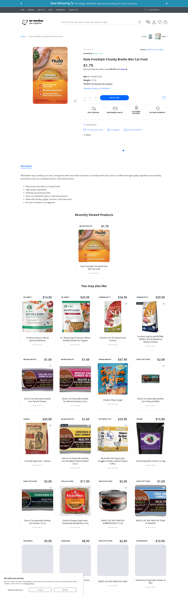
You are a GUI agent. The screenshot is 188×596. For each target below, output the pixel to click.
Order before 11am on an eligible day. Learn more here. (110, 3)
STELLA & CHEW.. (67, 481)
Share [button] (88, 135)
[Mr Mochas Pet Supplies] (33, 22)
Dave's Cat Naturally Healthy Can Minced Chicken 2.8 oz (75, 400)
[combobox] (101, 22)
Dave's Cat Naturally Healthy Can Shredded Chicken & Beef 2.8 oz (75, 461)
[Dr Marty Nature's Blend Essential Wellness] (37, 316)
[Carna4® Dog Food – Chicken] (37, 438)
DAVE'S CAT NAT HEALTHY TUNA (112, 581)
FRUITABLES (28, 541)
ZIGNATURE (65, 541)
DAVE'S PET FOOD (143, 359)
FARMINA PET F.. (105, 297)
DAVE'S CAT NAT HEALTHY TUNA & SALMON (150, 521)
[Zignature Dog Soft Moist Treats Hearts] (75, 560)
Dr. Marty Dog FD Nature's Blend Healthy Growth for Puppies (75, 339)
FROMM (139, 419)
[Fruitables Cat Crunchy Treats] (37, 560)
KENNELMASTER (105, 359)
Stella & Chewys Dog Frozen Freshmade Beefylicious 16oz (75, 521)
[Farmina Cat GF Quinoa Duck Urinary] (113, 316)
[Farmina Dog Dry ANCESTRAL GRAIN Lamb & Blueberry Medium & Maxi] (150, 316)
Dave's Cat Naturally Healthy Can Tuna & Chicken (37, 400)
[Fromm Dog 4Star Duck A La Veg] (150, 438)
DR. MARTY (27, 297)
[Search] (139, 22)
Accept (40, 590)
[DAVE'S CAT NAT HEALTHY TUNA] (113, 560)
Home (23, 36)
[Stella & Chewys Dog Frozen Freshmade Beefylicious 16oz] (75, 500)
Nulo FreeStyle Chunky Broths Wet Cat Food (94, 267)
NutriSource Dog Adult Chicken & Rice (150, 581)
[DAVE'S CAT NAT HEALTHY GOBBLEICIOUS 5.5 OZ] (113, 500)
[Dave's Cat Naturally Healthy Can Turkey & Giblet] (150, 379)
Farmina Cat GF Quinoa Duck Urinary (113, 339)
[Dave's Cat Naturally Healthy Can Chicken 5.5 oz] (37, 500)
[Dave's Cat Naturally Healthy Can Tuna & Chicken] (37, 379)
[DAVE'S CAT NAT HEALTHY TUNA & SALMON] (150, 500)
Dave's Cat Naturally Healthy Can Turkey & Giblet (150, 400)
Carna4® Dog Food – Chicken (37, 461)
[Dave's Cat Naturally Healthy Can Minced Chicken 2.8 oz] (75, 379)
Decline (65, 590)
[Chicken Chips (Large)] (113, 379)
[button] (21, 3)
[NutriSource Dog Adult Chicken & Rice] (150, 560)
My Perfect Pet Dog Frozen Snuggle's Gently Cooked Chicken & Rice (113, 461)
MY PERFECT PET (105, 419)
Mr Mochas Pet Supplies (155, 49)
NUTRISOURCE (142, 541)
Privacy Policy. (29, 583)
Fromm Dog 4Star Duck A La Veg (150, 461)
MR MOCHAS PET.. (86, 226)
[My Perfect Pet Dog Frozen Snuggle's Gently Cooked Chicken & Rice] (113, 438)
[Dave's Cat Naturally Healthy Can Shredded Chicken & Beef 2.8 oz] (75, 438)
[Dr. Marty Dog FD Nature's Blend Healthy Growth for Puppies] (75, 316)
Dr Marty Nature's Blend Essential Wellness (37, 339)
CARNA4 (26, 419)
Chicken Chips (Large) (113, 400)
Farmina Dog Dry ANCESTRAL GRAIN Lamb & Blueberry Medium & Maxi (150, 339)
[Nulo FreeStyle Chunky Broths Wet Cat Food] (94, 246)
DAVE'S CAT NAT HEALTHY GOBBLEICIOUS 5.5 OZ (113, 521)
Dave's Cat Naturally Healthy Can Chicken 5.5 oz (37, 521)
